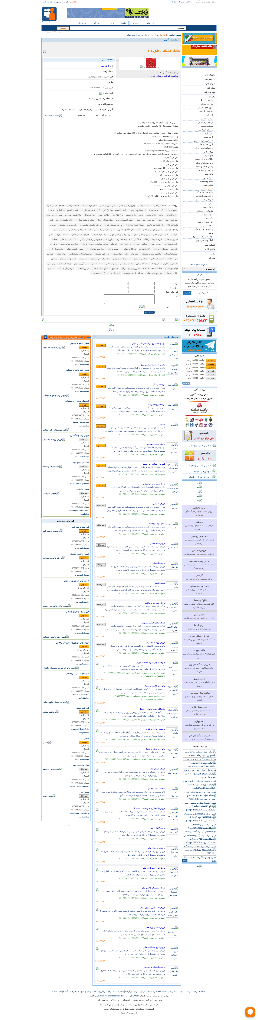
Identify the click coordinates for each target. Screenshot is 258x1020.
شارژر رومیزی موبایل (130, 268)
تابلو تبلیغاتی (114, 273)
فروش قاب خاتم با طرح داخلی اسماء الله (149, 808)
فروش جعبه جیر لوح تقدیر (154, 603)
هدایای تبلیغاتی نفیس (68, 244)
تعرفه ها (136, 23)
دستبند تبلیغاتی (170, 254)
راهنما (123, 23)
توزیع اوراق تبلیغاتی (205, 211)
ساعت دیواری (62, 234)
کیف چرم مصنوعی (123, 239)
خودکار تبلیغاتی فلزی (113, 225)
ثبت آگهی (96, 23)
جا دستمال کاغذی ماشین (129, 229)
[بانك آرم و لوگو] (199, 461)
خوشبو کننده (125, 244)
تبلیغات (212, 96)
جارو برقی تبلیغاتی (126, 205)
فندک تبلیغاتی (159, 205)
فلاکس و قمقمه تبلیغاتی (161, 259)
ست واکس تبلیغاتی (74, 249)
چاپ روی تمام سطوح (204, 163)
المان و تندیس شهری (204, 240)
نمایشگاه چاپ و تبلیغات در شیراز (152, 709)
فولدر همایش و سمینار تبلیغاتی (94, 244)
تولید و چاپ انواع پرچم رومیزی (153, 365)
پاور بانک (108, 239)
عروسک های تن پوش (204, 148)
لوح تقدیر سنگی (158, 384)
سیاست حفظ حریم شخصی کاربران (153, 991)
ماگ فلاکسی (117, 215)
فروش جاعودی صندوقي (155, 444)
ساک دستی (208, 185)
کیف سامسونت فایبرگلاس (114, 210)
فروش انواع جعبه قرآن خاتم (154, 868)
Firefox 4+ (102, 996)
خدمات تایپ (208, 207)
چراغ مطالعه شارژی (122, 259)
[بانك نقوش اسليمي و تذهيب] (202, 465)
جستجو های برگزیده (71, 991)
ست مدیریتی (155, 244)
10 (82, 337)
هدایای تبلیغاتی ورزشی (133, 273)
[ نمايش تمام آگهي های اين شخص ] (163, 76)
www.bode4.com (82, 548)
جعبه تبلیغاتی (97, 263)
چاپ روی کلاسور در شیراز (154, 686)
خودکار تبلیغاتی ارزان (134, 225)
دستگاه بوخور (141, 263)
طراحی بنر (208, 177)
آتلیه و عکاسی (207, 118)
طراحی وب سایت (205, 170)
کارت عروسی (207, 214)
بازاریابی (209, 115)
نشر (213, 253)
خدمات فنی (210, 245)
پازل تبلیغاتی (111, 263)
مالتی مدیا (209, 174)
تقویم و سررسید (206, 181)
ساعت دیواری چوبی (154, 215)
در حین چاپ (210, 79)
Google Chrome (132, 996)
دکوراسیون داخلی (205, 222)
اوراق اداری (208, 152)
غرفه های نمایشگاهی (204, 196)
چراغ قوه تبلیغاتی (102, 254)
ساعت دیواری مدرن (134, 215)
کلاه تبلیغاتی (144, 249)
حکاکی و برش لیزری (204, 159)
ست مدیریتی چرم (54, 215)
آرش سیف (105, 66)
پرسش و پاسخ (86, 991)
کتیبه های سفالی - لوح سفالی (153, 464)
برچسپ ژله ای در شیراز (155, 729)
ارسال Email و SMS (204, 166)
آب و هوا (110, 991)
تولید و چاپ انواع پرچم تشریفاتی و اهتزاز (149, 343)
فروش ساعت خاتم (157, 543)
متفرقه (212, 258)
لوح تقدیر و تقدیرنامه (156, 404)
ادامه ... (186, 383)
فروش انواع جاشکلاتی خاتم (154, 947)
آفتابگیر (137, 239)
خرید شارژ (82, 23)
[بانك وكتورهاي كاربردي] (204, 471)
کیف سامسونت (156, 210)
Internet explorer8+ (116, 996)
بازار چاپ (154, 35)
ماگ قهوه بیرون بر (72, 215)
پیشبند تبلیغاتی (144, 205)
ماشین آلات (210, 249)
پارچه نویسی (208, 137)
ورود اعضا (190, 2)
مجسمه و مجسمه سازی (202, 236)
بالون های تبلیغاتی (205, 144)
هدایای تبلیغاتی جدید (55, 205)
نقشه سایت (57, 991)
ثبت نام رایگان (178, 2)
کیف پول (135, 254)
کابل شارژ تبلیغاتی (107, 205)
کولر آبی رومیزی (81, 263)
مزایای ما (110, 23)
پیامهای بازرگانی (206, 129)
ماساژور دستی (126, 263)
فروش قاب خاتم (158, 563)
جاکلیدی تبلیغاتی (140, 259)
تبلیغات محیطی (206, 126)
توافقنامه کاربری (176, 991)
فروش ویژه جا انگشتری (155, 642)
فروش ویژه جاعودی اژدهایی (154, 484)
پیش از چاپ (210, 74)
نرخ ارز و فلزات (99, 991)
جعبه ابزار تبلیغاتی (160, 249)
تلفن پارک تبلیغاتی (99, 268)
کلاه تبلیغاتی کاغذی (155, 225)
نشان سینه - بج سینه (157, 523)
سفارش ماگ (89, 215)
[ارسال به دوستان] (49, 45)
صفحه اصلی (175, 35)
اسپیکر (113, 244)
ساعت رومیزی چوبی (144, 220)
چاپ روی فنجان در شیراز (155, 749)
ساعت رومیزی (140, 244)
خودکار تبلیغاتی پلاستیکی (91, 225)
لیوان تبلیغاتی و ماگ (153, 239)
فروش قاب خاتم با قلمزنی (154, 967)
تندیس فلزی (160, 583)
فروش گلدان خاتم (158, 828)
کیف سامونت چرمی (137, 210)
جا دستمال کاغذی (55, 249)
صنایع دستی (208, 225)
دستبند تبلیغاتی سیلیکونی (79, 229)
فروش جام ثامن (159, 504)
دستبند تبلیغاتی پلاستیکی (104, 229)
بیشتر (185, 860)
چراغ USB (155, 263)
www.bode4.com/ (82, 365)
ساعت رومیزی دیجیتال (166, 220)
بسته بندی (211, 88)
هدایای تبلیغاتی (207, 188)
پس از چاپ (210, 83)
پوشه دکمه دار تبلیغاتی (100, 259)
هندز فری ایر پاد (89, 205)
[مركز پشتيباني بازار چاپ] (199, 309)
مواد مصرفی (209, 92)
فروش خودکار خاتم (157, 769)
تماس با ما (119, 991)
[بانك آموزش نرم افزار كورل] (202, 477)
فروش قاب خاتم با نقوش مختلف (152, 908)
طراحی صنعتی (206, 104)
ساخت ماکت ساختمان (156, 788)
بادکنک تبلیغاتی (73, 205)
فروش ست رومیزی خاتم (155, 927)
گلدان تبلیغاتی (170, 273)
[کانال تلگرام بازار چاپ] (199, 351)
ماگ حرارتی (103, 215)
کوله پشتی (117, 254)
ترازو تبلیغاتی (83, 268)
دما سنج (51, 268)
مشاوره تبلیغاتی (206, 111)
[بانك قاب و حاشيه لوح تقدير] (202, 445)
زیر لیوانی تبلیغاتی (153, 273)
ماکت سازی (208, 218)
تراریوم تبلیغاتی (113, 249)
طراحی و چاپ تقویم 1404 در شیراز (151, 662)
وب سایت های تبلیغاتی (203, 229)
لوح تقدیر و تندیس (205, 122)
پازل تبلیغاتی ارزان (141, 234)
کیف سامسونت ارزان (90, 210)
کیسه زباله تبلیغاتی (67, 259)
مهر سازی (208, 133)
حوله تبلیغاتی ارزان (104, 220)
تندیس (162, 424)
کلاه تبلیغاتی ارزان (64, 220)
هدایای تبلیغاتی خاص (80, 234)
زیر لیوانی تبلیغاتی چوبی (120, 234)
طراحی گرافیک (206, 100)
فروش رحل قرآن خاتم (156, 848)
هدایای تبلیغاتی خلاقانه (152, 268)
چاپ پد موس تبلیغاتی (67, 225)
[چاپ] (45, 45)
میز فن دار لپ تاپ (66, 268)
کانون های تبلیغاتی (205, 107)
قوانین (135, 991)
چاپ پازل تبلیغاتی (160, 234)
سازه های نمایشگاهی (204, 192)
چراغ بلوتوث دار (64, 263)
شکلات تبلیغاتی (100, 273)
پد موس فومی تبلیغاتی (152, 229)
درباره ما (128, 991)
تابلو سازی (208, 155)
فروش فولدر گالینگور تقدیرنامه (153, 623)
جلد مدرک (83, 259)
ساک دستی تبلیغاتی (68, 239)
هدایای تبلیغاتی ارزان (94, 249)
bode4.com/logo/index (79, 484)
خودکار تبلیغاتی (129, 249)
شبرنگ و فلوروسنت (204, 199)
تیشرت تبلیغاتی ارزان (84, 220)
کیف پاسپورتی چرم (124, 220)
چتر (126, 254)
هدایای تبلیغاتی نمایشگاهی (80, 254)
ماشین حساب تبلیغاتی (151, 254)
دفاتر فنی (209, 203)
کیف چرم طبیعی (99, 234)
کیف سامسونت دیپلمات (67, 210)
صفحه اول (150, 23)
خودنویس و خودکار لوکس (91, 239)
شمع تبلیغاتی (171, 210)
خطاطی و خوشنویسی (203, 140)
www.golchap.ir (82, 602)
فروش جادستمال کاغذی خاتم (153, 888)
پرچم (211, 233)
